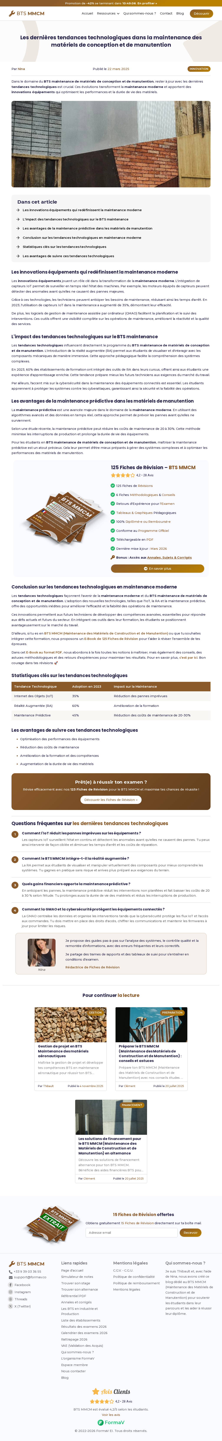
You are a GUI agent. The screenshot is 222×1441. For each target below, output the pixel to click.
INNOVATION (199, 68)
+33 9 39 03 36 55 (27, 1272)
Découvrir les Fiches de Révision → (111, 800)
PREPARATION (172, 1012)
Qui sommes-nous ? (77, 1352)
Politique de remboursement (136, 1283)
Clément (129, 1086)
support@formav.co (30, 1277)
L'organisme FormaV (77, 1358)
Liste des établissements (81, 1320)
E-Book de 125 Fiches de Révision (111, 639)
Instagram (23, 1292)
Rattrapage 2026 (74, 1339)
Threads (21, 1299)
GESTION (95, 1012)
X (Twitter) (23, 1306)
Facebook (22, 1285)
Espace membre (74, 1365)
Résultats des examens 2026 (84, 1327)
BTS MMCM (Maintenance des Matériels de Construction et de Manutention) (106, 633)
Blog (65, 1378)
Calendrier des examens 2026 (84, 1333)
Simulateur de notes (77, 1277)
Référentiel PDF (73, 1296)
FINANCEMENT (132, 1105)
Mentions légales (126, 1289)
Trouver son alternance (79, 1289)
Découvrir (201, 14)
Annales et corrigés (76, 1302)
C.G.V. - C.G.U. (123, 1270)
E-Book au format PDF (44, 652)
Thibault (48, 1086)
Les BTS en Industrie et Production (79, 1311)
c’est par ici (188, 658)
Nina (21, 69)
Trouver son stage (75, 1283)
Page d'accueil (72, 1270)
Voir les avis (111, 1415)
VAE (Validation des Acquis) (82, 1346)
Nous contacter (73, 1371)
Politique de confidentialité (134, 1277)
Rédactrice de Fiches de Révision (92, 967)
